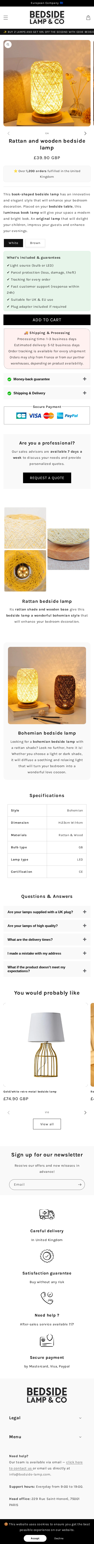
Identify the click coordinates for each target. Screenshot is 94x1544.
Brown (35, 243)
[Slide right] (85, 133)
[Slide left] (9, 133)
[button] (6, 18)
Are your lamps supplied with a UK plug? (40, 912)
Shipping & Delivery (29, 393)
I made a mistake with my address (34, 953)
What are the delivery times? (30, 939)
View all (47, 1124)
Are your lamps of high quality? (33, 926)
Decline (58, 1538)
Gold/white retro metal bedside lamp (30, 1091)
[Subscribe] (80, 1184)
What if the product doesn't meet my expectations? (36, 969)
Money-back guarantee (31, 379)
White (13, 243)
